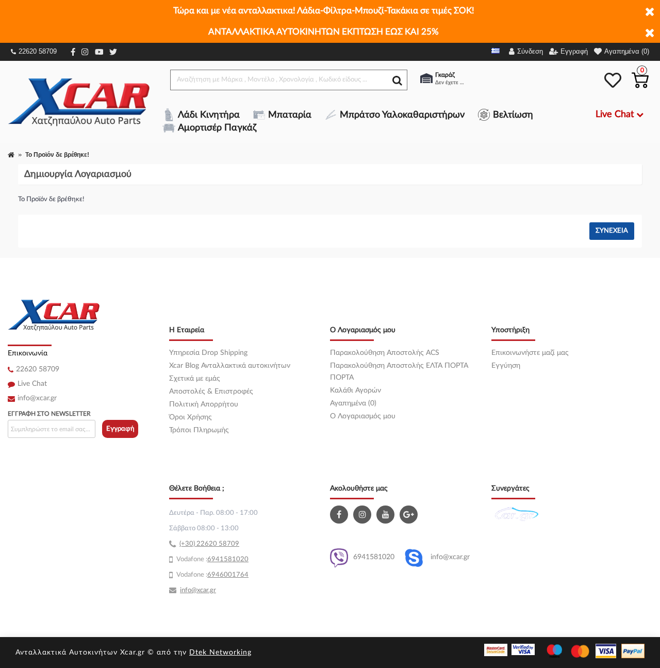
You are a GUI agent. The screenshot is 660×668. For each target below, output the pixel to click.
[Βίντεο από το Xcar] (386, 515)
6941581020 (373, 557)
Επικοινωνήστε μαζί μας (530, 352)
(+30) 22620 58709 (209, 544)
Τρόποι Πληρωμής (199, 430)
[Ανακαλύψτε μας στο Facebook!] (340, 515)
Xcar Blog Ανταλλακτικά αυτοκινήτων (229, 365)
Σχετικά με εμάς (194, 378)
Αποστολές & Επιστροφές (211, 391)
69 (211, 559)
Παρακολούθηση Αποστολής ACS (384, 352)
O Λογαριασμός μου (362, 416)
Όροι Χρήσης (190, 417)
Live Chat (32, 383)
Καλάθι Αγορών (355, 390)
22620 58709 (38, 51)
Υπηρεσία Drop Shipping (208, 352)
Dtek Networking (220, 652)
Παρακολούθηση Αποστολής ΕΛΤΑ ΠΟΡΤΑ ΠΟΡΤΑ (399, 371)
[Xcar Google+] (410, 515)
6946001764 (228, 575)
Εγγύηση (505, 365)
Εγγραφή (120, 429)
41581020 (232, 559)
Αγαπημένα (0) (353, 403)
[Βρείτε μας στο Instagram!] (363, 515)
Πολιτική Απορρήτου (203, 404)
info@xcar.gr (37, 398)
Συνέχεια (612, 230)
